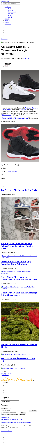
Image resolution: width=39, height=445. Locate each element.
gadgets (10, 13)
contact (7, 22)
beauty (10, 8)
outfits (10, 15)
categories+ (8, 7)
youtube (7, 19)
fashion (10, 10)
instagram (7, 20)
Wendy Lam (25, 58)
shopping (14, 171)
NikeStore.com (6, 115)
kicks (9, 171)
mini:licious (8, 24)
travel (10, 17)
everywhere (22, 109)
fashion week (12, 12)
